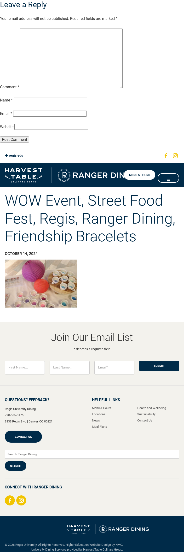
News (96, 420)
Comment (9, 87)
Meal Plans (99, 426)
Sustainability (146, 414)
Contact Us (23, 437)
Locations (98, 414)
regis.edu (15, 155)
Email (6, 113)
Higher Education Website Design (88, 544)
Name (6, 100)
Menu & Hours (139, 175)
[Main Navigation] (168, 178)
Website (6, 127)
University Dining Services (48, 549)
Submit (159, 366)
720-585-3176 (14, 415)
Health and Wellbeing (151, 408)
